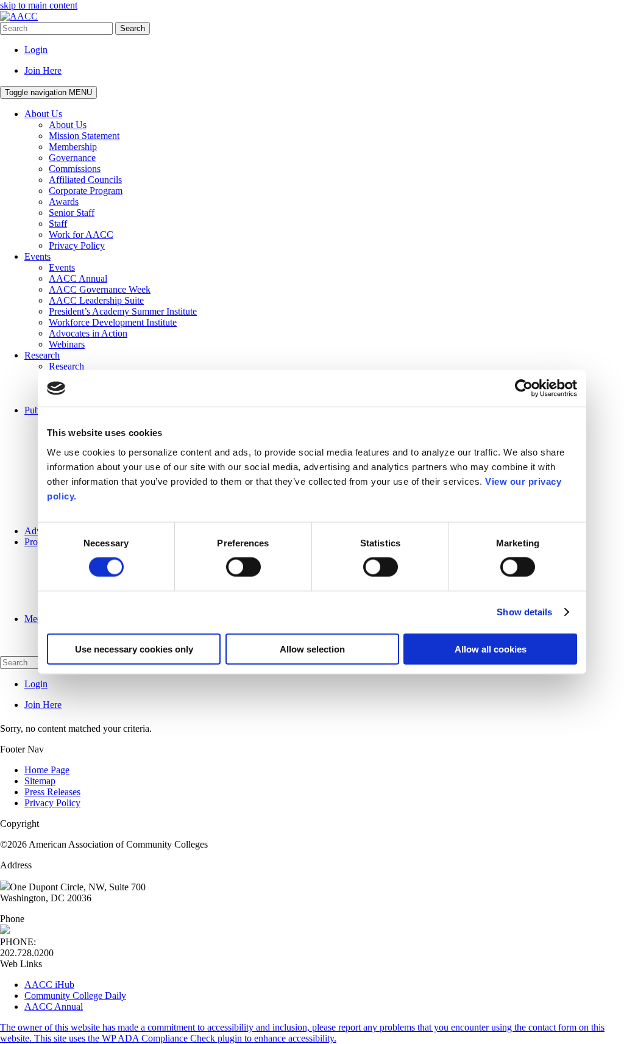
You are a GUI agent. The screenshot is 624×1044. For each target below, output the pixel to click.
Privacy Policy (52, 803)
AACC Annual (53, 1006)
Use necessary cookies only (134, 648)
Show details (524, 612)
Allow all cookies (490, 648)
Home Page (46, 770)
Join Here (43, 70)
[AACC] (19, 16)
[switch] (243, 567)
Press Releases (52, 792)
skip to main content (38, 5)
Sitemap (39, 781)
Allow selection (312, 648)
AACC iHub (49, 984)
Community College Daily (75, 995)
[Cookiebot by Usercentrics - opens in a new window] (523, 388)
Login (36, 50)
